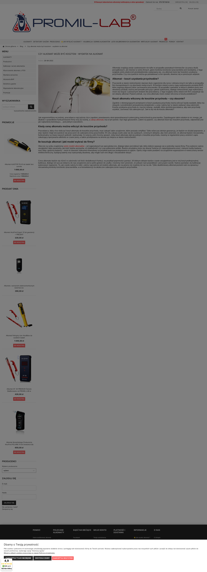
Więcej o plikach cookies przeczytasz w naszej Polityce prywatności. (29, 553)
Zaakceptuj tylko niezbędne (18, 558)
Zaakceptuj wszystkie (63, 558)
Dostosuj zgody (42, 558)
